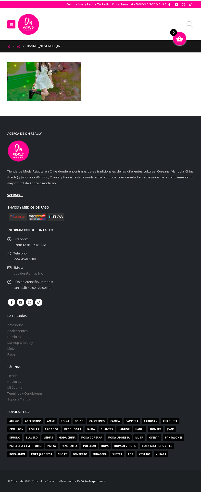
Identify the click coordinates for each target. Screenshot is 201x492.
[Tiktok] (190, 4)
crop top (52, 429)
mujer (139, 437)
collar (34, 429)
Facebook (11, 302)
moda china (67, 437)
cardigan (150, 421)
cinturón (16, 429)
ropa (105, 446)
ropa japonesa (41, 454)
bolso (79, 421)
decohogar (72, 429)
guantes (106, 429)
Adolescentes (17, 331)
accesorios (33, 421)
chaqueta (170, 421)
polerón (89, 446)
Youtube (20, 302)
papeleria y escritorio (25, 446)
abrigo (14, 421)
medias (48, 437)
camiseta (132, 421)
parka (51, 446)
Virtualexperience (93, 481)
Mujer (11, 348)
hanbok (124, 429)
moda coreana (91, 437)
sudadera (100, 454)
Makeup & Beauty (20, 343)
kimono (14, 437)
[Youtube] (176, 4)
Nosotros (14, 382)
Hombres (14, 337)
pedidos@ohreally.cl (28, 273)
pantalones (173, 437)
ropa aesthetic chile (157, 446)
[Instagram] (183, 4)
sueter (117, 454)
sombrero (80, 454)
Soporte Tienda (18, 399)
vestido (144, 454)
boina (65, 421)
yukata (161, 454)
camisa (115, 421)
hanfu (139, 429)
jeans (170, 429)
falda (91, 429)
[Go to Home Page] (8, 46)
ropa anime (17, 454)
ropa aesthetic (125, 446)
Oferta (154, 437)
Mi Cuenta (14, 388)
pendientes (69, 446)
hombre (155, 429)
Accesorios (15, 325)
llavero (32, 437)
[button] (11, 24)
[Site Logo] (28, 24)
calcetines (97, 421)
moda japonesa (119, 437)
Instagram (29, 302)
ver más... (15, 195)
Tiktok (38, 302)
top (130, 454)
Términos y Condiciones (25, 393)
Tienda (12, 376)
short (62, 454)
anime (51, 421)
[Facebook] (169, 4)
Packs (11, 354)
